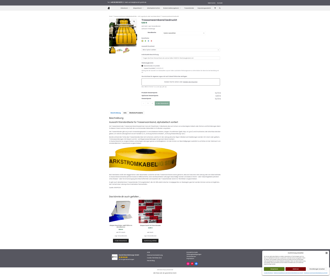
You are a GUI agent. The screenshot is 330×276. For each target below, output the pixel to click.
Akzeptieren (274, 269)
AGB (148, 252)
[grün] (145, 41)
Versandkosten (156, 26)
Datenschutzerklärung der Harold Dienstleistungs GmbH (288, 273)
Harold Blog (151, 261)
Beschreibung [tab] (116, 113)
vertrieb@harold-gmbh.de (137, 2)
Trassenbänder (189, 8)
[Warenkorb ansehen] (215, 8)
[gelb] (142, 41)
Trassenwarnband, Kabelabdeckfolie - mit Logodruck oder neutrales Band (137, 16)
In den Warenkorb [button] (121, 241)
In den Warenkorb (162, 103)
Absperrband (137, 8)
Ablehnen (296, 269)
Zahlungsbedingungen (193, 254)
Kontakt (220, 3)
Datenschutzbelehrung (155, 255)
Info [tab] (125, 113)
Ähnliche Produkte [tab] (136, 113)
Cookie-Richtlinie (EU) (154, 258)
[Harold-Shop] (109, 8)
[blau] (148, 41)
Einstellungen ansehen (317, 269)
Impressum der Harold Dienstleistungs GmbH (315, 273)
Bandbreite (152, 32)
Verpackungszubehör (204, 8)
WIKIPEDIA (117, 188)
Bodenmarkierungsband (171, 8)
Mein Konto (211, 3)
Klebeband (124, 8)
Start (110, 16)
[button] (326, 253)
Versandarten (191, 256)
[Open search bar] (220, 8)
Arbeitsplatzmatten (153, 8)
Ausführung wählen (150, 241)
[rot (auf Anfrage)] (151, 41)
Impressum (190, 258)
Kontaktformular (192, 252)
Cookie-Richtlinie (268, 273)
